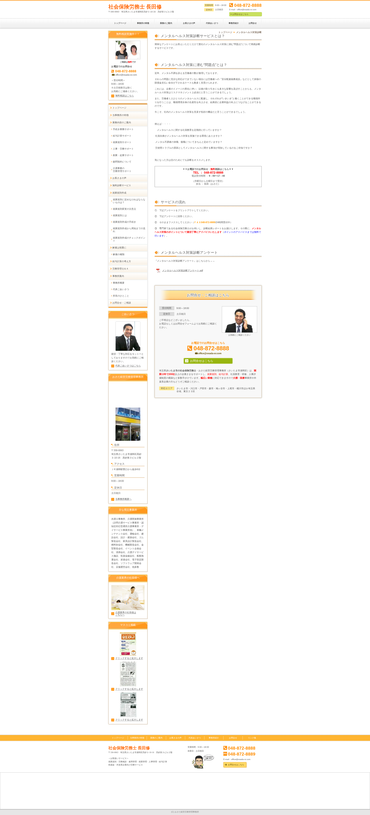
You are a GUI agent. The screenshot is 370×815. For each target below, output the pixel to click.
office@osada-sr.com (246, 9)
